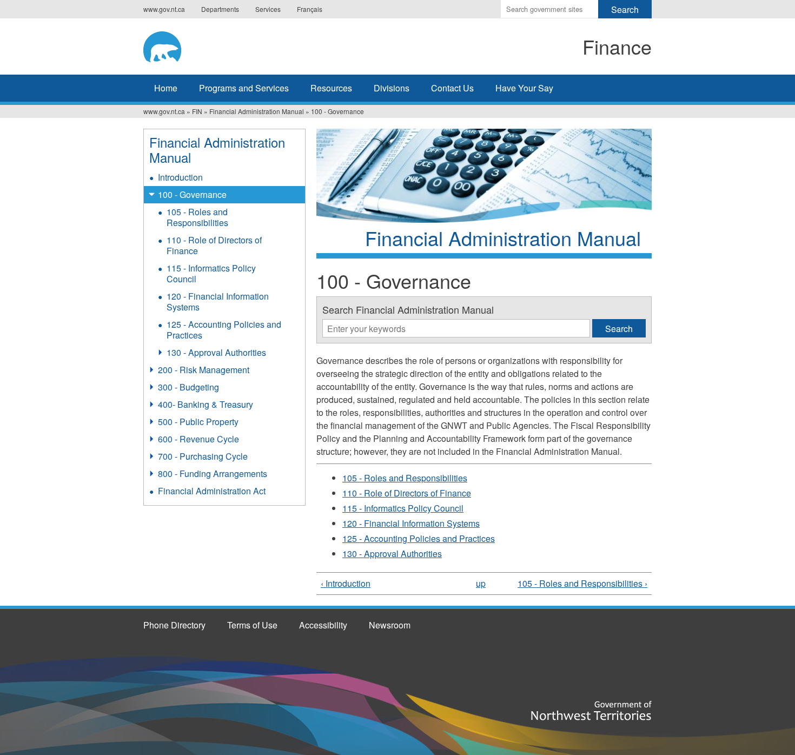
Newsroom (389, 625)
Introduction (180, 177)
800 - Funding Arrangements (212, 473)
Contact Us (452, 88)
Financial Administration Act (212, 491)
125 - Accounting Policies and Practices (418, 538)
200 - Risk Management (203, 369)
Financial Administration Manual (256, 111)
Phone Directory (174, 625)
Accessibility (323, 625)
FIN (197, 111)
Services (268, 9)
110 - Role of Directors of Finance (406, 493)
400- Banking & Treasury (205, 404)
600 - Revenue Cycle (198, 439)
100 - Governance (192, 194)
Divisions (391, 88)
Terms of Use (252, 625)
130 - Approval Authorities (392, 553)
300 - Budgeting (188, 387)
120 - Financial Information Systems (411, 523)
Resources (331, 88)
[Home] (233, 45)
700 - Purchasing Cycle (203, 456)
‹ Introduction (345, 583)
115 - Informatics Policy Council (402, 508)
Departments (220, 9)
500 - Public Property (198, 421)
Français (309, 9)
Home (165, 88)
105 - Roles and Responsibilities (404, 478)
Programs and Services (244, 88)
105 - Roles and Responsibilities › (582, 583)
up (481, 583)
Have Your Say (524, 88)
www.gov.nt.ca (164, 9)
